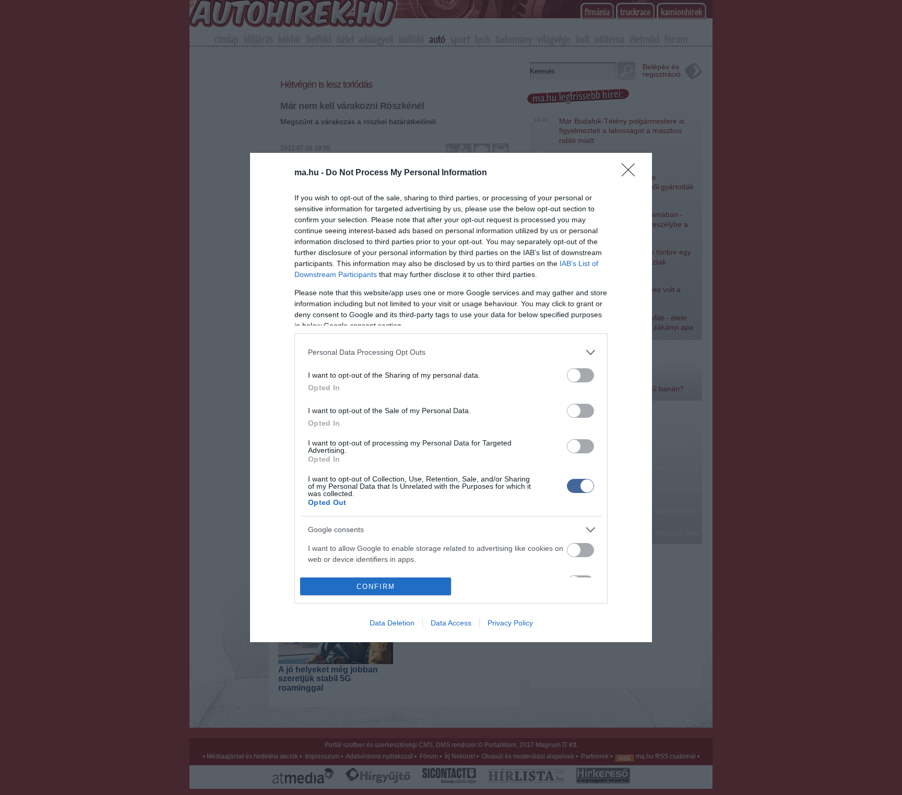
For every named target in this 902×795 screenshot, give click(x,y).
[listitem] (451, 352)
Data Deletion (392, 623)
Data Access (451, 623)
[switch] (580, 375)
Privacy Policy (510, 623)
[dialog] (451, 397)
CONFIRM (376, 587)
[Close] (632, 173)
